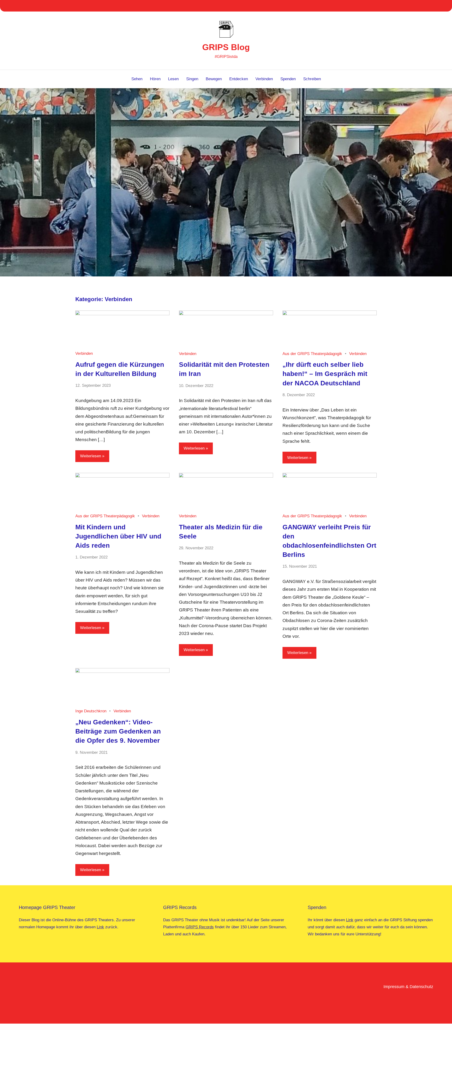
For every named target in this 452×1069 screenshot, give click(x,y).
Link (100, 927)
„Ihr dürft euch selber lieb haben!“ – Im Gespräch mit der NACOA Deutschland (324, 374)
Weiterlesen (90, 456)
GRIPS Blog (226, 47)
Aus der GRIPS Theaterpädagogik (312, 353)
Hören (155, 79)
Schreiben (312, 79)
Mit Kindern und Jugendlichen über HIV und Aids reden (118, 536)
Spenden (288, 79)
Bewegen (214, 79)
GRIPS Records (200, 927)
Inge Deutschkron (90, 711)
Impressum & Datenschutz (408, 986)
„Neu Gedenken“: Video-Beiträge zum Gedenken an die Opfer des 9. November (118, 731)
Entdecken (238, 79)
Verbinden (264, 79)
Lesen (173, 79)
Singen (192, 79)
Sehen (136, 79)
